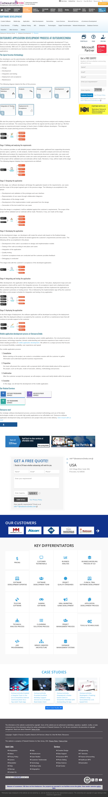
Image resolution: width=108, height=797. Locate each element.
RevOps (67, 10)
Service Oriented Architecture (41, 646)
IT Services (84, 753)
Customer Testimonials (41, 562)
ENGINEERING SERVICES (17, 10)
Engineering (84, 750)
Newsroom (97, 1)
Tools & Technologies (89, 625)
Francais (21, 735)
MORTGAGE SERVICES (52, 10)
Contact (103, 4)
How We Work (88, 1)
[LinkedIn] (96, 780)
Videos (11, 753)
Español (27, 735)
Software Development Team (41, 583)
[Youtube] (100, 780)
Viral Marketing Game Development (65, 604)
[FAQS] (93, 37)
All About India (36, 766)
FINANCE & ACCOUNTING (36, 10)
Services (64, 1)
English (15, 735)
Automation (84, 763)
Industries (71, 1)
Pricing (17, 562)
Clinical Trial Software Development (89, 583)
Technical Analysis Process (17, 625)
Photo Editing (62, 760)
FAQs (11, 766)
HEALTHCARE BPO (45, 10)
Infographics (35, 769)
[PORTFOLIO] (84, 37)
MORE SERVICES (101, 10)
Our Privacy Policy (99, 95)
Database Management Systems (66, 646)
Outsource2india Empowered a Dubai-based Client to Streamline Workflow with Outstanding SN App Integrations (66, 698)
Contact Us (12, 772)
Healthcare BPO (85, 760)
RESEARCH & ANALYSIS (92, 10)
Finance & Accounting (87, 756)
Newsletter (12, 763)
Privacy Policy (53, 741)
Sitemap (12, 769)
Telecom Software (17, 604)
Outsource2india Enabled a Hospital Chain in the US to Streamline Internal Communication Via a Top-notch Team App (20, 697)
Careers (11, 760)
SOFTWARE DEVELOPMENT (26, 10)
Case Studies (54, 672)
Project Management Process (65, 625)
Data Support (62, 753)
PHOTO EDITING (84, 10)
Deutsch (33, 735)
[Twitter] (92, 782)
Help (32, 750)
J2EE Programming (17, 646)
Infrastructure (35, 753)
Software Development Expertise (17, 583)
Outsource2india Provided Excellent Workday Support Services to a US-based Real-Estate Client (42, 697)
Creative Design (63, 750)
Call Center (61, 766)
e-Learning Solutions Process (41, 625)
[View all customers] (97, 531)
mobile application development (28, 342)
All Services (41, 735)
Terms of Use (35, 729)
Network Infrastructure (79, 25)
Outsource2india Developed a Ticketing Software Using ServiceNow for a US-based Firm (87, 697)
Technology (35, 763)
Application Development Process (89, 604)
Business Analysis (65, 562)
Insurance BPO (63, 756)
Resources (105, 1)
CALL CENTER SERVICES (7, 10)
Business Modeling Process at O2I (90, 562)
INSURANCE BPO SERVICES (77, 10)
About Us (79, 1)
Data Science (62, 763)
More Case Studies (53, 708)
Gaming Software (41, 604)
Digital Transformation (65, 25)
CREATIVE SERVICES (60, 10)
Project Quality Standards (65, 583)
